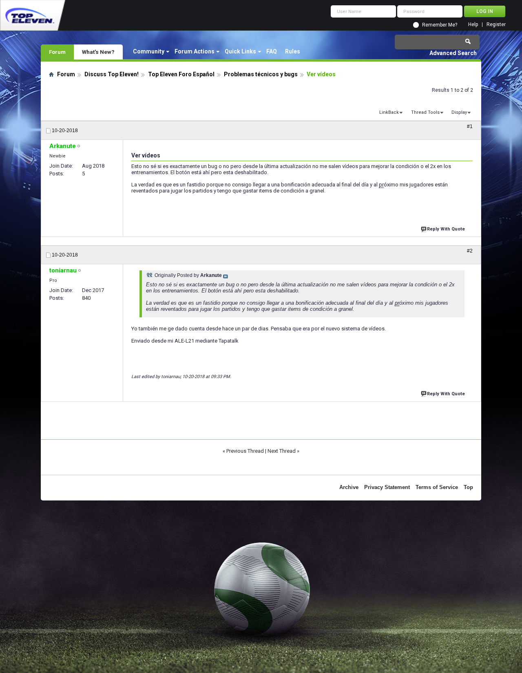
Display (459, 112)
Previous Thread (245, 451)
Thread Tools (425, 112)
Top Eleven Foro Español (181, 74)
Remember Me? (439, 25)
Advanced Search (453, 53)
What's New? (98, 52)
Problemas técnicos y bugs (261, 74)
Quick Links (240, 51)
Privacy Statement (387, 487)
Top (468, 487)
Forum (57, 52)
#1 (470, 126)
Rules (292, 51)
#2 (470, 251)
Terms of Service (437, 487)
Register (496, 24)
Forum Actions (195, 51)
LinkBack (389, 112)
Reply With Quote (446, 229)
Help (473, 24)
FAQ (271, 51)
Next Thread (282, 451)
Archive (348, 487)
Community (148, 51)
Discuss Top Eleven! (111, 74)
